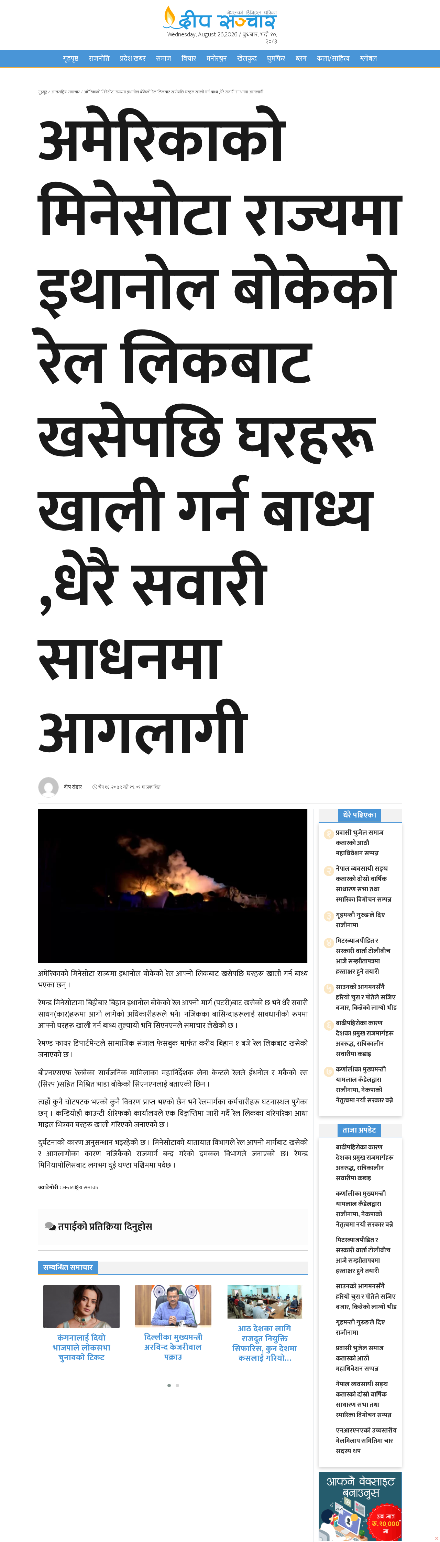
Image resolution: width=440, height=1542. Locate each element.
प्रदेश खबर (133, 59)
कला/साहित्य (333, 59)
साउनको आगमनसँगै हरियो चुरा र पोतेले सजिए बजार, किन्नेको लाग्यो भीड (366, 997)
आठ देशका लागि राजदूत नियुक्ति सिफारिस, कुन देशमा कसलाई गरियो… (264, 1343)
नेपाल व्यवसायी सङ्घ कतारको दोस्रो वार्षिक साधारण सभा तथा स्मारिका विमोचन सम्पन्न (364, 884)
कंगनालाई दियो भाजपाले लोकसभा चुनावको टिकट (81, 1348)
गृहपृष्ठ (70, 59)
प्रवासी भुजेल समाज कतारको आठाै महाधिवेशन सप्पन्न (360, 843)
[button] (169, 1385)
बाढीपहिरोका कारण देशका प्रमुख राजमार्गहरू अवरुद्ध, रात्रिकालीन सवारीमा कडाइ (365, 1038)
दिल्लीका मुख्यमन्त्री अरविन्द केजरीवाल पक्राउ (173, 1347)
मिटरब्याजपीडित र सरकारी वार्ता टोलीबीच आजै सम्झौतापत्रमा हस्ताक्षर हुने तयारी (363, 956)
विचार (189, 59)
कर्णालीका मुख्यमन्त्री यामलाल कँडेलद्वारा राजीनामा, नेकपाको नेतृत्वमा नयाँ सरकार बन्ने (364, 1085)
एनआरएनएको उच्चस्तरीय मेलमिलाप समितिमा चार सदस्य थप (366, 1441)
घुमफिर (276, 59)
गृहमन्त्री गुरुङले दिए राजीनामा (360, 920)
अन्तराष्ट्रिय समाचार (65, 92)
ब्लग (301, 59)
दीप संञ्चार (73, 787)
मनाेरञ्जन (217, 59)
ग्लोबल (368, 59)
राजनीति (99, 59)
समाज (163, 59)
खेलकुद (247, 59)
